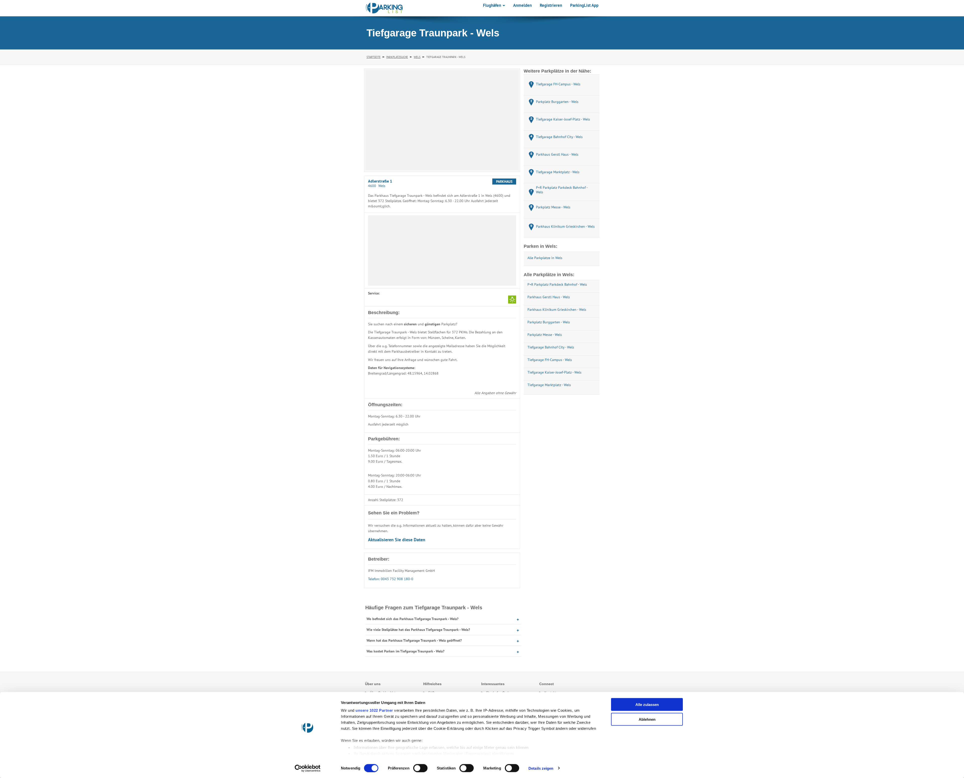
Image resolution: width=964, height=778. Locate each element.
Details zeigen (540, 768)
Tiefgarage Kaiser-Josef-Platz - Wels (554, 372)
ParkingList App (584, 5)
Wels (417, 57)
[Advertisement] (442, 250)
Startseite (374, 57)
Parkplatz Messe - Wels (544, 334)
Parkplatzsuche (397, 57)
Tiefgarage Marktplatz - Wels (549, 385)
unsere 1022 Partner (374, 710)
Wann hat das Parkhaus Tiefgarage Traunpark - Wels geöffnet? (414, 640)
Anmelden (522, 5)
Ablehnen (647, 719)
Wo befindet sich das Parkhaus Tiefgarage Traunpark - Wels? (412, 619)
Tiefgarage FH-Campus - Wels (549, 359)
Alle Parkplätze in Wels (544, 258)
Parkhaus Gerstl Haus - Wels (548, 297)
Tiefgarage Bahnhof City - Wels (550, 347)
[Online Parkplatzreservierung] (384, 8)
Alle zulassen (647, 704)
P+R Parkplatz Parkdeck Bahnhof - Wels (557, 284)
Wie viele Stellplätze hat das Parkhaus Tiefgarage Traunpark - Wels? (418, 629)
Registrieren (551, 5)
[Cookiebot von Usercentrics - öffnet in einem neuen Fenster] (308, 768)
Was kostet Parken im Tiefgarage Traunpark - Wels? (405, 651)
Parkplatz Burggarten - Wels (548, 322)
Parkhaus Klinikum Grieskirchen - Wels (556, 309)
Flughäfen (492, 5)
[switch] (420, 768)
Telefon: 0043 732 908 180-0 (390, 579)
